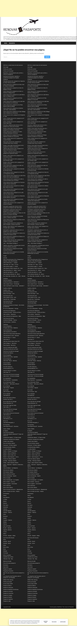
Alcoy (4, 539)
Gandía (4, 518)
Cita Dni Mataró (7, 362)
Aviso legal (5, 67)
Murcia (4, 501)
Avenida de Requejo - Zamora (10, 320)
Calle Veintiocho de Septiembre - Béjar (12, 316)
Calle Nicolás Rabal (7, 303)
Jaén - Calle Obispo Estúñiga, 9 (10, 243)
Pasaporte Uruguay (7, 595)
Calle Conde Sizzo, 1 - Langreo (10, 262)
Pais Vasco (5, 505)
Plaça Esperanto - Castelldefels (10, 380)
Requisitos (12, 43)
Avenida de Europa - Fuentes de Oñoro (12, 312)
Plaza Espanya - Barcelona (9, 345)
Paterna (5, 524)
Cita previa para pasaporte (9, 563)
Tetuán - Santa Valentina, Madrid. (10, 462)
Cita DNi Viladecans (7, 366)
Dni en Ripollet (6, 386)
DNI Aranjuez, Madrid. (8, 472)
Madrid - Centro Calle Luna (9, 454)
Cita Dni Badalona (7, 326)
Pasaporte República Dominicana (10, 589)
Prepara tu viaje (6, 601)
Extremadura (6, 493)
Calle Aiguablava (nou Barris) (10, 331)
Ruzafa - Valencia (7, 527)
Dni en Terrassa (6, 417)
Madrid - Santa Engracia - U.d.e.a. (11, 456)
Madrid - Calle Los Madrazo (9, 453)
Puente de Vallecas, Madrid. (9, 458)
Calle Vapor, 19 (6, 372)
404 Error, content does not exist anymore (13, 65)
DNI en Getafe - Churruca (9, 481)
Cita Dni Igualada (7, 355)
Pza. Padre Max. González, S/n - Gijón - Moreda (14, 276)
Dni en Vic (5, 420)
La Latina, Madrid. (7, 449)
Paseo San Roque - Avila (8, 293)
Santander (5, 507)
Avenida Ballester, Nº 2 (8, 368)
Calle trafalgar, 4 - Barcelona (9, 343)
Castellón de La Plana (8, 556)
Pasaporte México (7, 585)
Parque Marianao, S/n (8, 403)
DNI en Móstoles (7, 485)
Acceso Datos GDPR (8, 583)
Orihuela (5, 551)
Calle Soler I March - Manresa (10, 360)
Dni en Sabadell (6, 393)
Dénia (4, 545)
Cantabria (5, 278)
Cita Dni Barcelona (7, 330)
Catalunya (5, 324)
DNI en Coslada (6, 477)
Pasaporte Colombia (8, 591)
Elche (4, 549)
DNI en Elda (6, 547)
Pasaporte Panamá (7, 597)
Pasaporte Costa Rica (8, 593)
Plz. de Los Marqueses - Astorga (10, 308)
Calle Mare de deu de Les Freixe (10, 349)
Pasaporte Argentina (8, 599)
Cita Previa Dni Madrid (8, 432)
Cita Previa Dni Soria (8, 301)
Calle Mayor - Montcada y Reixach (11, 383)
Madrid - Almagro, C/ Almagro (10, 451)
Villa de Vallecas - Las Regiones (10, 468)
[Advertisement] (38, 8)
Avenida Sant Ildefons (8, 353)
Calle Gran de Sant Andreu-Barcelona (11, 333)
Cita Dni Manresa (7, 359)
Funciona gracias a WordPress (56, 606)
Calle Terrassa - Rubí (8, 391)
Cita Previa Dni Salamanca (9, 310)
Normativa (5, 565)
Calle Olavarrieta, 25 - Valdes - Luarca (12, 270)
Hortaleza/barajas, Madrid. (9, 447)
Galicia (4, 495)
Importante (5, 567)
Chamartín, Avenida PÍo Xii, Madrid (11, 439)
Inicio (5, 43)
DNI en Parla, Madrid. (8, 487)
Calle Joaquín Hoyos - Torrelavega (11, 283)
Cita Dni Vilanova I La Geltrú (9, 370)
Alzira (4, 514)
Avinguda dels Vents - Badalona (10, 327)
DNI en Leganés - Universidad (10, 483)
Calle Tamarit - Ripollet (8, 387)
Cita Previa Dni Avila (8, 291)
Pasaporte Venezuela (8, 587)
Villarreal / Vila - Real (8, 558)
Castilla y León (6, 290)
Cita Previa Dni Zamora (8, 318)
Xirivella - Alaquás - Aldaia (9, 535)
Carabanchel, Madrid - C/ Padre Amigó (12, 437)
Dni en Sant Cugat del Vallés (9, 405)
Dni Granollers (6, 424)
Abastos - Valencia (7, 512)
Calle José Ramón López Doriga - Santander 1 (13, 285)
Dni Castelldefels (7, 378)
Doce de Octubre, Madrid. (9, 443)
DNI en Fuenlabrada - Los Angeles (11, 479)
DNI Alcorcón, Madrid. (8, 470)
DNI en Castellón (7, 555)
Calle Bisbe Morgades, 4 (8, 422)
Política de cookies (7, 69)
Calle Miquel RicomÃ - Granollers (10, 426)
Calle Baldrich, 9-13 (7, 418)
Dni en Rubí (5, 389)
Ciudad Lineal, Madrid (8, 441)
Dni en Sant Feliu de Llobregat (10, 409)
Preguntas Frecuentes (8, 570)
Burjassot (5, 516)
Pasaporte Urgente (7, 569)
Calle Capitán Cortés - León (9, 297)
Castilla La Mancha (7, 288)
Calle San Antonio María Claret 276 (11, 341)
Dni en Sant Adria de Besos (9, 397)
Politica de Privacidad (8, 71)
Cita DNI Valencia (7, 510)
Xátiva (4, 533)
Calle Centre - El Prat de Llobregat (11, 376)
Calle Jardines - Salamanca (9, 314)
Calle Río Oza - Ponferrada (9, 299)
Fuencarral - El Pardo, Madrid (10, 445)
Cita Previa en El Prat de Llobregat (11, 374)
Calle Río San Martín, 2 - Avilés (10, 272)
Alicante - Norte (7, 543)
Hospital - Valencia (7, 520)
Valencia (5, 509)
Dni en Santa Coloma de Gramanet (11, 413)
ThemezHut (71, 606)
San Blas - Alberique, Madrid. (9, 460)
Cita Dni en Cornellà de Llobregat (11, 351)
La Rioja (5, 499)
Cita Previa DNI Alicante (8, 537)
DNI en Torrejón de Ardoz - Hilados (11, 491)
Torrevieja (5, 553)
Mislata (5, 522)
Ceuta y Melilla (6, 428)
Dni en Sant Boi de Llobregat (9, 401)
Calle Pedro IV (6, 339)
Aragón (5, 255)
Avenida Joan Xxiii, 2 (8, 399)
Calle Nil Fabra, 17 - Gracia (9, 337)
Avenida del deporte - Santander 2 (11, 281)
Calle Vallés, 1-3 (7, 407)
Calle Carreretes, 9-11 (8, 411)
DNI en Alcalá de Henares (9, 474)
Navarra (5, 503)
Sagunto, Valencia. (7, 529)
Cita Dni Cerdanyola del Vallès (10, 347)
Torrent (5, 531)
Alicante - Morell (7, 541)
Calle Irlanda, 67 (7, 414)
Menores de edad (7, 561)
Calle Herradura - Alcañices (9, 322)
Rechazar (54, 621)
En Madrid (5, 430)
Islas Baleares (6, 497)
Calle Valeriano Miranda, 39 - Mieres (11, 274)
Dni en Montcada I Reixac (9, 382)
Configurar (63, 621)
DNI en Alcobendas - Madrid (9, 476)
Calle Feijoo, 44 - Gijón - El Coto (10, 264)
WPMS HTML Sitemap (8, 579)
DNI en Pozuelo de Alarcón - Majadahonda (13, 489)
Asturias (5, 257)
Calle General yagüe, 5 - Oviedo (10, 266)
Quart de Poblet (7, 526)
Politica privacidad (7, 581)
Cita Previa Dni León (8, 295)
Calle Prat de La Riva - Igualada (10, 356)
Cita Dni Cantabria (7, 280)
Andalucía (5, 79)
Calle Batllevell (6, 395)
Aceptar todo (46, 622)
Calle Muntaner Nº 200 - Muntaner (11, 335)
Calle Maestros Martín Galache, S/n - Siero (13, 268)
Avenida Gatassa (7, 364)
